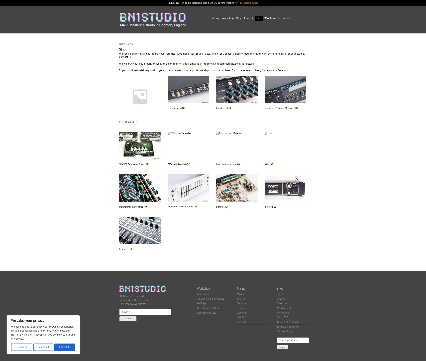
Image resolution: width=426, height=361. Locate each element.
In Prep (201, 303)
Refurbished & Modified (210, 299)
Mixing (215, 18)
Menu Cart (284, 18)
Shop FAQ (282, 317)
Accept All (65, 347)
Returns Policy (285, 331)
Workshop (228, 18)
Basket (281, 299)
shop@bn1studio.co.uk (228, 64)
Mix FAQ (242, 317)
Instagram (268, 70)
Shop (259, 18)
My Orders (283, 313)
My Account (284, 308)
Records (241, 303)
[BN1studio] (153, 22)
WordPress (140, 304)
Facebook (283, 70)
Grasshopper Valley (208, 308)
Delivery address (206, 313)
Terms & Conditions (288, 327)
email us (180, 70)
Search (282, 347)
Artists (241, 299)
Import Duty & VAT (288, 322)
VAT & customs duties (246, 3)
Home (122, 44)
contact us (125, 57)
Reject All (43, 347)
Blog (239, 18)
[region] (43, 334)
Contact (248, 18)
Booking (242, 313)
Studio (241, 308)
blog (257, 70)
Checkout (282, 303)
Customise (21, 347)
